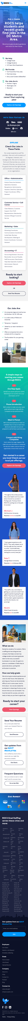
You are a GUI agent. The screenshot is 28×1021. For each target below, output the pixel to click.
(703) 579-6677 (6, 989)
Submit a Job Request (8, 950)
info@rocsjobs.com (7, 992)
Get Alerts (14, 763)
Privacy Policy (11, 1017)
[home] (7, 3)
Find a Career (5, 960)
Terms (4, 1017)
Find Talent (5, 947)
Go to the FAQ (14, 783)
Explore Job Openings (14, 105)
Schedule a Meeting (7, 953)
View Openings (14, 709)
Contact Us (5, 977)
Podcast (4, 980)
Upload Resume (6, 965)
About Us (5, 972)
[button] (25, 3)
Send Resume (14, 734)
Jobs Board (5, 962)
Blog (3, 982)
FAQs (3, 974)
